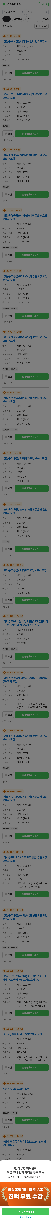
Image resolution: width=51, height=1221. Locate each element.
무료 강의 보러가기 (25, 1211)
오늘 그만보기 (25, 1217)
